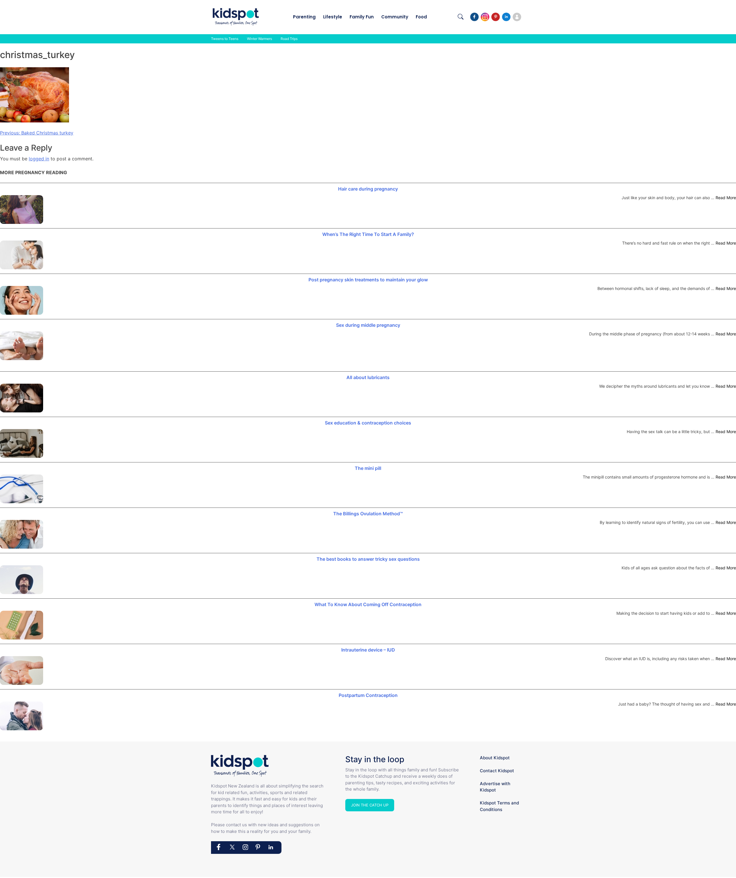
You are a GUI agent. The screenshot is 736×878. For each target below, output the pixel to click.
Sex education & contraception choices (368, 423)
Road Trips (289, 38)
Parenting (304, 17)
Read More (726, 197)
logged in (39, 159)
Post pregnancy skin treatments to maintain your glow (368, 280)
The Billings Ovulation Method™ (368, 513)
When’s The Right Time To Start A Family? (368, 234)
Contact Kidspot (497, 770)
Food (421, 17)
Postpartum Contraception (368, 695)
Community (394, 17)
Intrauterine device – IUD (368, 650)
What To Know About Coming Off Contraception (368, 604)
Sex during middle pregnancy (368, 325)
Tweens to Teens (224, 38)
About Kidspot (495, 757)
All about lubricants (368, 377)
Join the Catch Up (369, 805)
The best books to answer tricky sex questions (368, 559)
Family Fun (362, 17)
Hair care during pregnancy (368, 189)
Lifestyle (332, 17)
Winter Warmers (259, 38)
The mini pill (368, 468)
